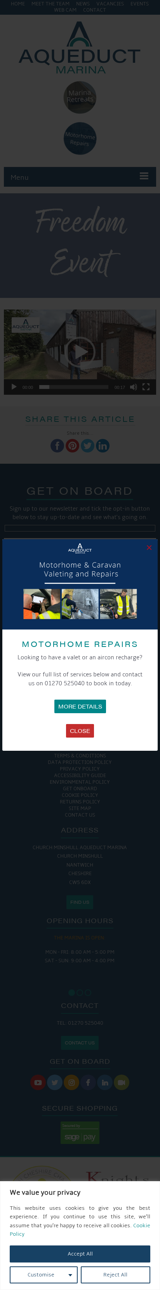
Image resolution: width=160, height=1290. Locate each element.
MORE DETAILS (80, 706)
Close (80, 730)
